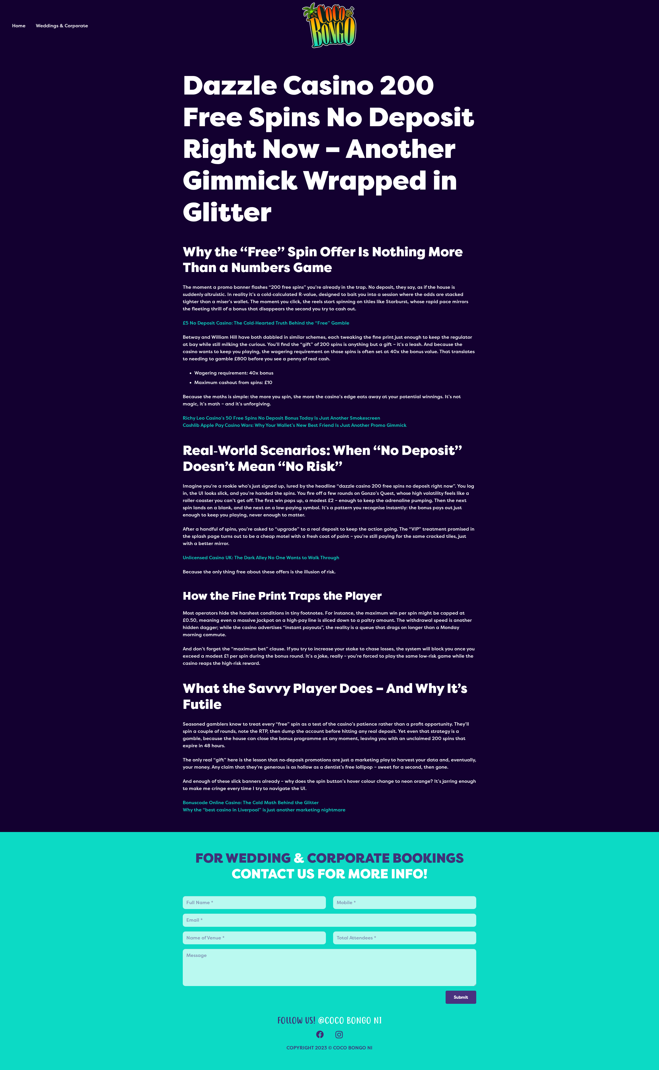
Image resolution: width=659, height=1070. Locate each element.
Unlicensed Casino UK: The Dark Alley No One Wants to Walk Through (261, 558)
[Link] (329, 26)
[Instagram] (339, 1034)
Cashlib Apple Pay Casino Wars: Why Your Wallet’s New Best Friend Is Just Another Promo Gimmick (294, 425)
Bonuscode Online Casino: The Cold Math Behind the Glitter (251, 802)
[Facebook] (320, 1034)
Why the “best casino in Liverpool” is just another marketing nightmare (264, 810)
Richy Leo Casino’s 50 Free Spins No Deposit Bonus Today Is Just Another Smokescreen (281, 418)
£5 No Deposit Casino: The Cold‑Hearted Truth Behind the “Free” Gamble (266, 323)
